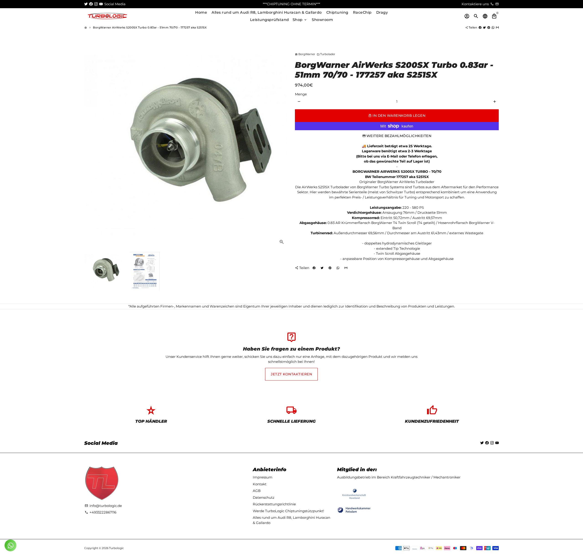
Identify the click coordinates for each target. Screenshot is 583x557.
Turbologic (116, 548)
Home (201, 12)
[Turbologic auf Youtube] (101, 4)
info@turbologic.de (103, 506)
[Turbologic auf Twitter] (86, 4)
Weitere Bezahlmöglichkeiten (399, 136)
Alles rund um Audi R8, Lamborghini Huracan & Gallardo (267, 12)
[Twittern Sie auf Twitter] (484, 27)
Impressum (262, 477)
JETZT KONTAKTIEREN (291, 374)
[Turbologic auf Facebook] (91, 4)
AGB (257, 490)
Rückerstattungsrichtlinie (274, 504)
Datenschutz (263, 497)
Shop (300, 20)
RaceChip (362, 12)
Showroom (322, 20)
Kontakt (259, 484)
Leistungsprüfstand (269, 20)
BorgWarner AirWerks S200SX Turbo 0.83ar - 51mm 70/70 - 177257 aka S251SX (150, 27)
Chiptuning (337, 12)
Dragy (382, 12)
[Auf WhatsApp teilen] (493, 27)
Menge (301, 94)
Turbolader (326, 54)
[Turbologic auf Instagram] (96, 4)
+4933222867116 (100, 512)
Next (282, 146)
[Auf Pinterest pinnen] (488, 27)
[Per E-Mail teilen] (497, 27)
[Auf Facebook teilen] (480, 27)
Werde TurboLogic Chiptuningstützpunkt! (288, 511)
